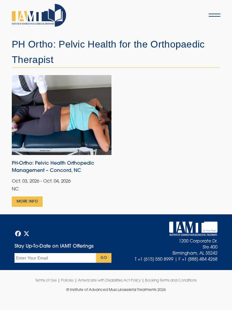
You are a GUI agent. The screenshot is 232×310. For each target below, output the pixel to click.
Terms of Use (46, 280)
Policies (67, 280)
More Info (27, 201)
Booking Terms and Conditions (171, 280)
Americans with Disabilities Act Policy (109, 280)
